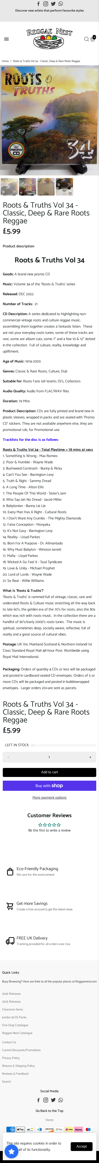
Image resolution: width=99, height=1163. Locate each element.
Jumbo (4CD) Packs (14, 1017)
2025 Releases (11, 1001)
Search (6, 1081)
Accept (81, 1146)
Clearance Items (12, 1009)
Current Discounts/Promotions (21, 1050)
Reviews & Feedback (15, 1073)
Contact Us (9, 1042)
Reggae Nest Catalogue (17, 1033)
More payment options (49, 798)
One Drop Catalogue (15, 1025)
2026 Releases (11, 993)
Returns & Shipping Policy (18, 1065)
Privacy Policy (11, 1058)
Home (5, 61)
